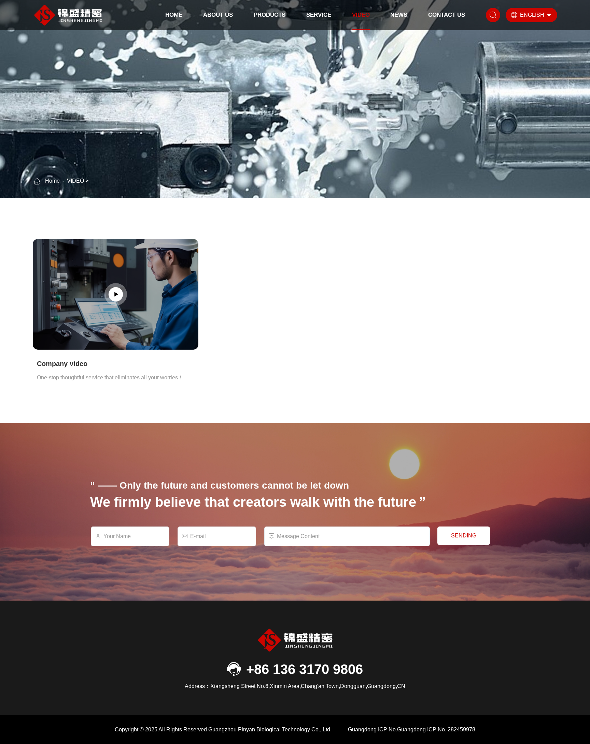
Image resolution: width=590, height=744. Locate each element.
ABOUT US (218, 15)
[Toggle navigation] (493, 15)
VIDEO (361, 15)
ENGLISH (532, 15)
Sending (463, 535)
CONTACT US (446, 15)
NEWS (398, 15)
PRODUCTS (269, 15)
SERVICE (318, 15)
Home (173, 15)
